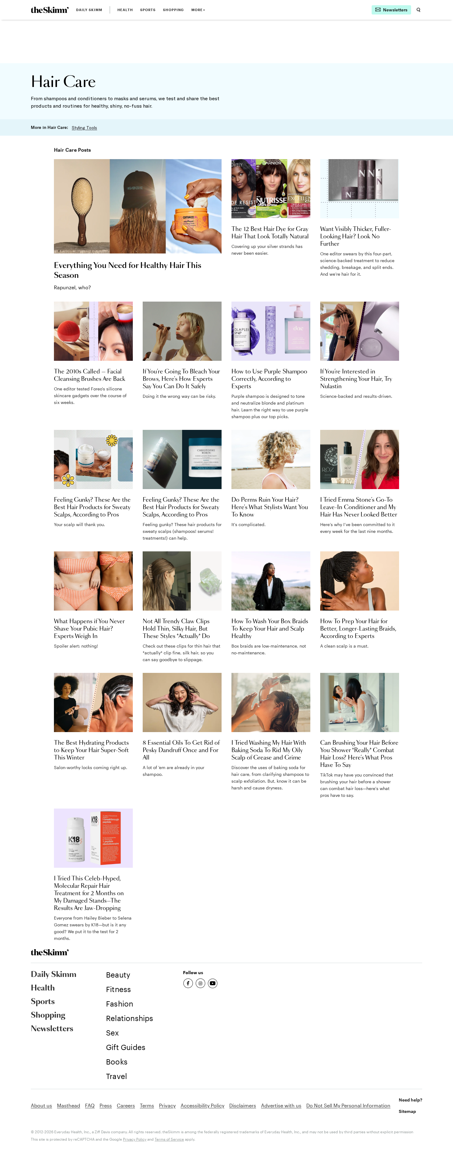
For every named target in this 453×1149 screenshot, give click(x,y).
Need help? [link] (410, 1099)
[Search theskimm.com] (418, 9)
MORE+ (198, 10)
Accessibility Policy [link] (202, 1105)
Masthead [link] (68, 1105)
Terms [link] (147, 1105)
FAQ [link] (90, 1105)
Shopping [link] (173, 10)
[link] (50, 10)
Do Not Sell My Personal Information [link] (348, 1105)
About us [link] (41, 1105)
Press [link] (106, 1105)
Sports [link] (148, 10)
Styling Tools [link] (84, 127)
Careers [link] (126, 1105)
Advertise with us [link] (281, 1105)
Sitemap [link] (407, 1111)
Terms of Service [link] (169, 1139)
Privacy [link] (167, 1105)
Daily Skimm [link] (89, 10)
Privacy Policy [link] (134, 1139)
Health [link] (125, 10)
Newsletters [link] (52, 1029)
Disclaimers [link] (242, 1105)
